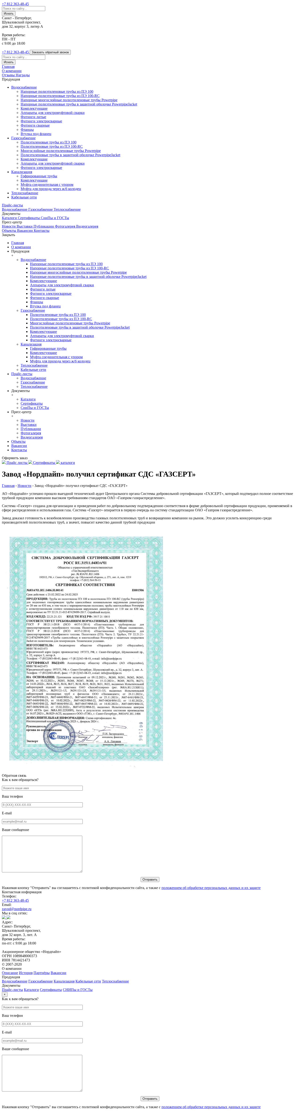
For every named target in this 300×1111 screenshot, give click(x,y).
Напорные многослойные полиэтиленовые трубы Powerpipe (69, 100)
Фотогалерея (65, 226)
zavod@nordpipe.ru (16, 909)
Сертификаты (29, 218)
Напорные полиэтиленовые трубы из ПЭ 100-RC (60, 96)
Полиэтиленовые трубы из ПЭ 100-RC (52, 146)
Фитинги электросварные (41, 121)
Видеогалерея (87, 226)
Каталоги (10, 218)
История (26, 973)
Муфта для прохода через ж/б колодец (51, 189)
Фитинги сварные (35, 125)
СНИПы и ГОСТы (78, 990)
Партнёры (42, 973)
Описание (10, 973)
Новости (9, 226)
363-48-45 (15, 4)
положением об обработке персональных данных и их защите (211, 888)
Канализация (21, 172)
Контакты (41, 231)
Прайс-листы (12, 205)
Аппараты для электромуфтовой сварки (53, 113)
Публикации (44, 226)
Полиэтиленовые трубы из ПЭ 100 (48, 142)
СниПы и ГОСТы (55, 218)
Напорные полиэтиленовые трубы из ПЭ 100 (57, 91)
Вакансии (25, 231)
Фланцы (27, 130)
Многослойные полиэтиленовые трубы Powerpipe (61, 151)
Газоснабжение (23, 138)
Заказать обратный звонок (50, 52)
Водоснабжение (24, 87)
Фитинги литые (33, 117)
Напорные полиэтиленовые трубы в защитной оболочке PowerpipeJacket (79, 104)
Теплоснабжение (24, 193)
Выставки (25, 226)
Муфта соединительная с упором (47, 184)
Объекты (9, 231)
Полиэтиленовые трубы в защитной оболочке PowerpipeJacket (70, 155)
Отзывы (9, 75)
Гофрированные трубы (39, 176)
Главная (8, 67)
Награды (23, 75)
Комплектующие (34, 108)
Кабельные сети (24, 197)
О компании (12, 71)
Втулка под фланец (36, 134)
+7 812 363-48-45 (15, 900)
